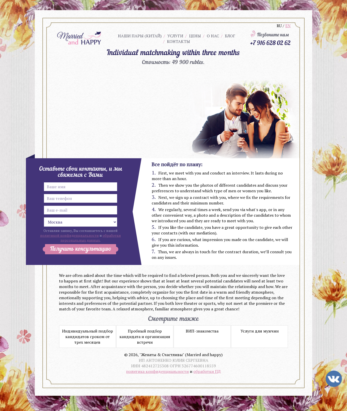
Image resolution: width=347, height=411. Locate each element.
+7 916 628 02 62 (270, 42)
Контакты (178, 41)
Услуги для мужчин (260, 331)
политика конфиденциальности (157, 371)
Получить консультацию (80, 249)
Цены (195, 36)
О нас (213, 36)
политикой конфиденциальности (69, 235)
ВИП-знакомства (202, 331)
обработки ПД (207, 371)
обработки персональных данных (90, 238)
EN (288, 25)
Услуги (175, 36)
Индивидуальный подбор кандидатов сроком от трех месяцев (87, 336)
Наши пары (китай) (140, 36)
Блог (230, 36)
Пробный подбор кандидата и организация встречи (144, 336)
